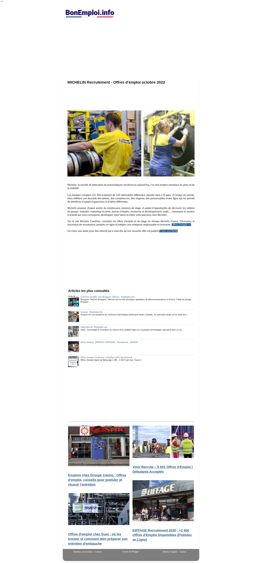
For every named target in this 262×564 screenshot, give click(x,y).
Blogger (135, 552)
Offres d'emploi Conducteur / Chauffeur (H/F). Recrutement (106, 357)
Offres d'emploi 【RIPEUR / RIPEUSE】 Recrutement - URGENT (109, 342)
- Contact (182, 552)
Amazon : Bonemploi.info (92, 312)
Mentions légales (170, 552)
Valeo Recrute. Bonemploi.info (94, 327)
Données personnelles (83, 552)
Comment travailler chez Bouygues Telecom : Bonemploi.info (107, 297)
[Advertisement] (131, 48)
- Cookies (97, 552)
